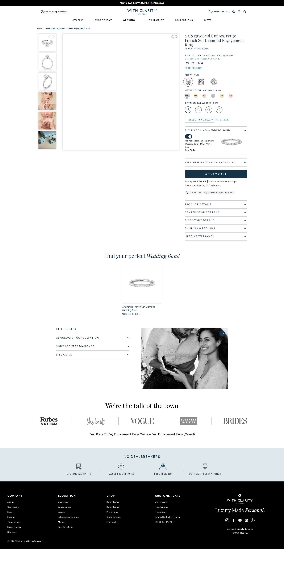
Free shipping (161, 507)
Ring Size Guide (222, 120)
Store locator (161, 502)
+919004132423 (163, 522)
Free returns (161, 512)
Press (9, 512)
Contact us (195, 192)
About (10, 502)
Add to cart (216, 174)
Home (39, 29)
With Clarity (20, 541)
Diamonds (63, 502)
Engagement (64, 507)
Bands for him (113, 502)
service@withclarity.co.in (167, 517)
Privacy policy (14, 527)
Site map (11, 532)
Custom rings (113, 517)
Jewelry (61, 512)
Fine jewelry (112, 522)
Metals (61, 522)
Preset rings (112, 512)
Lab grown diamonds (68, 517)
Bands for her (113, 507)
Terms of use (13, 522)
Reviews (11, 517)
